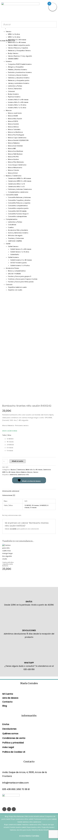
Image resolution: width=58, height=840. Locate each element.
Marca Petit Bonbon (15, 154)
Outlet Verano (13, 247)
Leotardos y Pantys (15, 86)
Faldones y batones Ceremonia (20, 189)
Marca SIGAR (13, 116)
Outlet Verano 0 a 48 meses (20, 249)
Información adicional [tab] (10, 491)
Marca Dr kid (13, 173)
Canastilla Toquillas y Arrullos (19, 200)
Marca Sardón (13, 124)
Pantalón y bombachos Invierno (20, 72)
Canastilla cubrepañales (17, 216)
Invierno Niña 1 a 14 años (17, 105)
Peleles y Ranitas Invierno (17, 70)
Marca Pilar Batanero (16, 162)
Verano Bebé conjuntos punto (19, 45)
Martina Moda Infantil (40, 830)
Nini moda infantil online (34, 816)
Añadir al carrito (17, 461)
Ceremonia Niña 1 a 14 (16, 184)
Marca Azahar (13, 159)
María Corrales (32, 836)
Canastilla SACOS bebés (17, 211)
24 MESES (43, 505)
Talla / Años (6, 435)
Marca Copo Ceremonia (17, 138)
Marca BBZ (12, 149)
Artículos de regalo (15, 236)
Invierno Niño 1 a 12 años (17, 108)
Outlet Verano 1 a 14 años (19, 252)
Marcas (9, 110)
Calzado (9, 285)
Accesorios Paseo (12, 268)
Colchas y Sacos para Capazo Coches (22, 279)
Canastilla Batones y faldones (19, 197)
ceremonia (13, 474)
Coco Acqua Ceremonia (17, 165)
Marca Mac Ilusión (15, 119)
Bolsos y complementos (17, 271)
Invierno (9, 61)
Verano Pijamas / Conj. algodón (20, 56)
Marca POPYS (13, 121)
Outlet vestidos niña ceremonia (29, 822)
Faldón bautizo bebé (18, 827)
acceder (13, 529)
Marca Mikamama (15, 168)
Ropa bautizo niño (33, 827)
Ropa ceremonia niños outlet (22, 819)
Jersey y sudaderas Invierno (18, 83)
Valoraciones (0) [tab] (8, 495)
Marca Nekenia (14, 143)
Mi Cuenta (7, 693)
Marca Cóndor (13, 170)
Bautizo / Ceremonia (13, 176)
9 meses (33, 508)
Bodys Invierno (13, 94)
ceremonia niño (23, 474)
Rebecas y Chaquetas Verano (19, 51)
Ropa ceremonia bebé (12, 825)
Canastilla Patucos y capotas (19, 203)
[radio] (31, 438)
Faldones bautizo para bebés (45, 819)
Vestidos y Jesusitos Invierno (18, 78)
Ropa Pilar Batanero (16, 816)
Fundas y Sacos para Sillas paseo (21, 282)
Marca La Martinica (15, 132)
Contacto (7, 701)
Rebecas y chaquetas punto (18, 80)
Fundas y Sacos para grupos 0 (19, 276)
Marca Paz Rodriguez (16, 135)
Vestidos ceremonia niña (31, 825)
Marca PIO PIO (13, 157)
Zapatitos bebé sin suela (17, 287)
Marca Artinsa (13, 127)
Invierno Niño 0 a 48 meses (18, 102)
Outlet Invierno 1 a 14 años (20, 266)
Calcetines (12, 225)
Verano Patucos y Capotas (18, 48)
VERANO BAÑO (13, 59)
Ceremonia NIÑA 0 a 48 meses (19, 178)
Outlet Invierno (13, 257)
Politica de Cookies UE (13, 751)
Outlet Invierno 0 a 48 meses (21, 260)
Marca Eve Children (15, 146)
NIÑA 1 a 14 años (14, 34)
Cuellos (11, 227)
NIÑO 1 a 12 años (14, 37)
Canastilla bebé (12, 195)
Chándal (11, 91)
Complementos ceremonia (18, 192)
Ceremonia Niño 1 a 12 (16, 187)
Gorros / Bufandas (15, 89)
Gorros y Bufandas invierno (18, 233)
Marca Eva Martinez (15, 151)
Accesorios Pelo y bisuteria (18, 230)
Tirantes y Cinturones (16, 238)
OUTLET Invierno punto (18, 263)
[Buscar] (54, 24)
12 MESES (28, 505)
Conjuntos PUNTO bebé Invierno (20, 64)
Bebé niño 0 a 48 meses (17, 42)
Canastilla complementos (18, 206)
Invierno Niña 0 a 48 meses (18, 100)
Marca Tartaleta (14, 130)
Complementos (11, 219)
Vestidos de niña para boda (20, 830)
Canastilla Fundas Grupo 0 (18, 214)
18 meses (35, 505)
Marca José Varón (15, 113)
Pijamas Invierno (14, 97)
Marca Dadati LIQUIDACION (18, 140)
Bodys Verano (13, 53)
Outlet (8, 244)
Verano (8, 32)
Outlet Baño (14, 255)
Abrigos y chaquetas (16, 67)
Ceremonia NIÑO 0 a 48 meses (19, 181)
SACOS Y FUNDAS (14, 274)
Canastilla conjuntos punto (18, 208)
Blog (4, 705)
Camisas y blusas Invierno (18, 75)
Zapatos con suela (15, 290)
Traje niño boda (48, 827)
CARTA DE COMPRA (15, 241)
